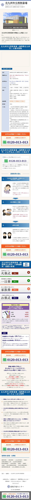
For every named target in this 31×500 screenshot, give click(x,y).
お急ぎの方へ (6, 479)
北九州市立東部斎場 (17, 461)
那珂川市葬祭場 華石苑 (11, 465)
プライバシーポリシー (16, 481)
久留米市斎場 (13, 463)
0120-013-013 (15, 78)
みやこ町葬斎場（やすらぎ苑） (18, 466)
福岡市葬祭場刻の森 (6, 466)
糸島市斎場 (10, 459)
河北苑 (25, 459)
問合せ (24, 481)
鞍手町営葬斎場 (5, 463)
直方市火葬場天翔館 (22, 465)
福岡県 (7, 473)
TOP (3, 473)
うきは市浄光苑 (18, 459)
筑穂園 (24, 463)
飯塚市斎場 (4, 459)
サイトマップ (15, 483)
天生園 (3, 465)
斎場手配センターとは (23, 479)
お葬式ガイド (13, 479)
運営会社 (7, 481)
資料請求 (26, 264)
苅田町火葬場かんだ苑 (6, 461)
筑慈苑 (19, 463)
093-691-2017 (15, 84)
